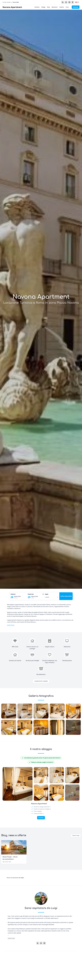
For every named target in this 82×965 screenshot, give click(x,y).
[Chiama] (62, 2)
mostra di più (10, 625)
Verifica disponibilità (66, 596)
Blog (48, 7)
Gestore (61, 7)
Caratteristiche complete (41, 681)
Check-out (31, 594)
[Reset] (43, 594)
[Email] (69, 2)
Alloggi (43, 7)
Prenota (75, 7)
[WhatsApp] (66, 2)
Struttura (37, 7)
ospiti (46, 594)
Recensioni (55, 7)
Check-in (13, 594)
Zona (67, 7)
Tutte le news (75, 835)
